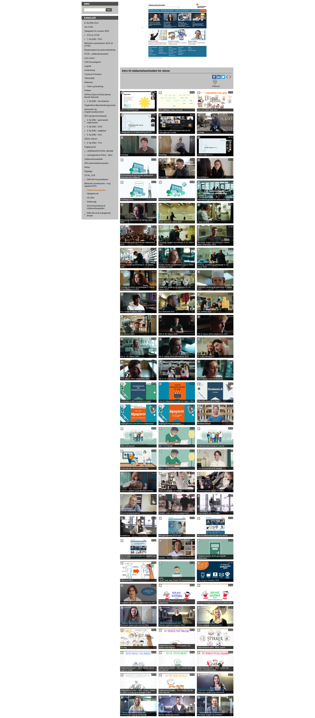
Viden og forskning (95, 86)
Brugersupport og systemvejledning (99, 50)
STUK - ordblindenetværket (96, 54)
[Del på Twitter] (223, 78)
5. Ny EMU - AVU (94, 135)
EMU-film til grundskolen (97, 179)
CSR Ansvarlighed (92, 62)
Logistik (87, 66)
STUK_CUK (89, 175)
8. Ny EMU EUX (91, 23)
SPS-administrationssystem (96, 163)
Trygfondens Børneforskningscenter (100, 105)
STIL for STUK (93, 35)
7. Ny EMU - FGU (94, 39)
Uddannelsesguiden (96, 190)
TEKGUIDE (89, 78)
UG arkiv (90, 198)
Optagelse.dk (92, 194)
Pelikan (87, 90)
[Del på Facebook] (214, 78)
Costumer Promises (93, 74)
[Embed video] (228, 77)
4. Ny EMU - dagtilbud (96, 131)
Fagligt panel (90, 147)
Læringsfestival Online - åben (99, 155)
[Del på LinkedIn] (218, 78)
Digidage (88, 171)
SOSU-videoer (90, 139)
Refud (87, 167)
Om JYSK (88, 27)
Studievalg (91, 202)
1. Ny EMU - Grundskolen (98, 101)
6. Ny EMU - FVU (94, 143)
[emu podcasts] (215, 82)
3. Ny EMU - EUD (94, 127)
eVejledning (89, 70)
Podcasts (216, 86)
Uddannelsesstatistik (93, 159)
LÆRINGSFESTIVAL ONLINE (100, 151)
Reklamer (88, 82)
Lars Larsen (89, 58)
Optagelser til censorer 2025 (96, 31)
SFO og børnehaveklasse (95, 116)
